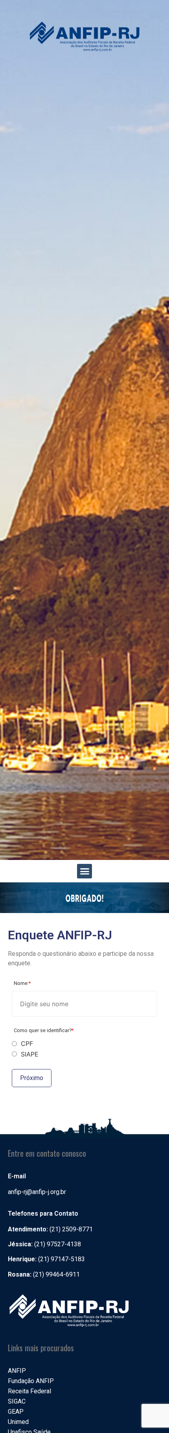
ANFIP (17, 1370)
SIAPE (30, 1054)
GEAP (16, 1411)
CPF (27, 1043)
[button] (84, 871)
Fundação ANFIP (31, 1381)
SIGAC (17, 1401)
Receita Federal (29, 1391)
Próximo (31, 1078)
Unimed (18, 1422)
